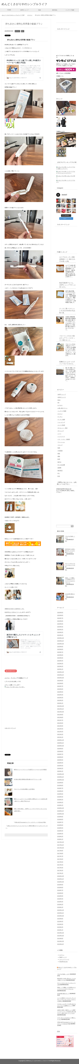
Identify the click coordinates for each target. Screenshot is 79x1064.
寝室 (59, 453)
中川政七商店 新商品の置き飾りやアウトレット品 (27, 779)
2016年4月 (60, 898)
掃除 (59, 456)
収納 (39, 10)
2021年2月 (60, 734)
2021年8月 (60, 717)
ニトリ (59, 433)
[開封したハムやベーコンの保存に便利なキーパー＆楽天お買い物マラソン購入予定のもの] (8, 802)
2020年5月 (60, 760)
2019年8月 (60, 785)
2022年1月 (60, 703)
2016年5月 (60, 896)
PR (58, 402)
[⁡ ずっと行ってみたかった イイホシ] (58, 211)
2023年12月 (60, 638)
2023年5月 (60, 658)
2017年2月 (60, 870)
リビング (60, 445)
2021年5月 (60, 726)
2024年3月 (60, 629)
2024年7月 (60, 618)
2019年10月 (60, 779)
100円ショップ (24, 10)
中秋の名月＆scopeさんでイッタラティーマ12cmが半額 (30, 822)
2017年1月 (60, 873)
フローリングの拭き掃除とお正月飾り (24, 789)
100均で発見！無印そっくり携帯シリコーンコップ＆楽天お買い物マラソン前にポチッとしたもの (66, 1011)
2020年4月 (60, 762)
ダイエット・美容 (62, 428)
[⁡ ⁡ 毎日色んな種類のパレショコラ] (58, 201)
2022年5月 (60, 692)
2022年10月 (60, 677)
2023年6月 (60, 655)
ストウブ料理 (61, 425)
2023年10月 (60, 643)
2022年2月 (60, 700)
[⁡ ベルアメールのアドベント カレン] (68, 206)
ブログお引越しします (63, 974)
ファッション (61, 442)
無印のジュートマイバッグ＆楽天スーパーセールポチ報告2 (30, 769)
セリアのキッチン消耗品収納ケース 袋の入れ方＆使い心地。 (67, 259)
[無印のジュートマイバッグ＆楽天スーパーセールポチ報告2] (8, 772)
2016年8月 (60, 887)
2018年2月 (60, 836)
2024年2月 (60, 632)
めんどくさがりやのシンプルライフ (24, 4)
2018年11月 (60, 811)
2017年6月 (60, 859)
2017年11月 (60, 845)
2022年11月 (60, 675)
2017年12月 (60, 842)
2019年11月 (60, 777)
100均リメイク (62, 397)
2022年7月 (60, 686)
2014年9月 (60, 938)
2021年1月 (60, 737)
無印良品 (54, 10)
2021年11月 (60, 709)
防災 (59, 476)
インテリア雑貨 (69, 10)
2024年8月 (60, 615)
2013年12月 (60, 941)
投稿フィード (63, 957)
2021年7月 (60, 720)
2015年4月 (60, 921)
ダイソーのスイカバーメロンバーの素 (70, 565)
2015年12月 (60, 910)
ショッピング (61, 422)
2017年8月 (60, 853)
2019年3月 (60, 799)
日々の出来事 (61, 465)
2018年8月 (60, 819)
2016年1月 (60, 907)
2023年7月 (60, 652)
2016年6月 (60, 893)
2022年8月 (60, 683)
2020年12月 (60, 740)
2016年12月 (60, 876)
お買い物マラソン (62, 408)
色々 (23, 31)
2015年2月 (60, 927)
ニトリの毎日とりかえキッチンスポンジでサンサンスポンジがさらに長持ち (66, 999)
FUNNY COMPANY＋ (16, 608)
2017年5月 (60, 862)
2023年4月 (60, 660)
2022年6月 (60, 689)
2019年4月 (60, 796)
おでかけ (60, 405)
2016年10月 (60, 881)
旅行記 (59, 462)
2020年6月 (60, 757)
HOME (9, 10)
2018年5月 (60, 828)
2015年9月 (60, 918)
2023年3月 (60, 663)
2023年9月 (60, 646)
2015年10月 (60, 915)
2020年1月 (60, 771)
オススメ (17, 31)
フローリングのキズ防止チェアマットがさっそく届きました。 (67, 338)
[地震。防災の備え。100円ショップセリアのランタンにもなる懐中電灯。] (8, 811)
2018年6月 (60, 825)
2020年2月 (60, 768)
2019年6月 (60, 791)
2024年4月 (60, 626)
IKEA (59, 400)
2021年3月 (60, 731)
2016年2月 (60, 904)
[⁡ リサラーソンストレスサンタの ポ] (63, 206)
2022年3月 (60, 697)
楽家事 (59, 467)
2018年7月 (60, 822)
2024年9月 (60, 612)
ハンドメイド (61, 436)
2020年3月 (60, 765)
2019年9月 (60, 782)
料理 (59, 459)
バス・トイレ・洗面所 (64, 439)
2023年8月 (60, 649)
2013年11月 (60, 944)
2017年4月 (60, 864)
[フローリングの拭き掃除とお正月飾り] (8, 792)
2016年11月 (60, 879)
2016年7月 (60, 890)
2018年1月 (60, 839)
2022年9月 (60, 680)
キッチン (60, 416)
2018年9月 (60, 816)
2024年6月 (60, 621)
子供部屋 (60, 450)
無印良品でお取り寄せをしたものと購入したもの (70, 551)
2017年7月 (60, 856)
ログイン (61, 955)
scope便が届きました (63, 993)
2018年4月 (60, 830)
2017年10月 (60, 847)
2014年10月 (60, 935)
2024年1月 (60, 635)
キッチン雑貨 (61, 419)
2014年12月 (60, 932)
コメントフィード (64, 959)
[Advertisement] (26, 740)
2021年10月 (60, 711)
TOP (14, 15)
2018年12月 (60, 808)
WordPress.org (63, 961)
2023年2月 (60, 666)
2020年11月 (60, 743)
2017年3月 (60, 867)
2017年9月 (60, 850)
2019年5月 (60, 794)
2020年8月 (60, 751)
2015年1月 (60, 930)
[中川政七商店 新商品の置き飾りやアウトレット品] (8, 782)
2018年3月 (60, 833)
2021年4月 (60, 728)
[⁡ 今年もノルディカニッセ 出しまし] (63, 211)
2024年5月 (60, 624)
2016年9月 (60, 884)
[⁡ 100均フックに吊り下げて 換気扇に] (74, 201)
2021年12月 (60, 706)
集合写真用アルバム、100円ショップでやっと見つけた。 (67, 285)
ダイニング (61, 431)
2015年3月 (60, 924)
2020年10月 (60, 745)
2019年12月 (60, 774)
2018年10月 (60, 813)
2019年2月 (60, 802)
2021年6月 (60, 723)
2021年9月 (60, 714)
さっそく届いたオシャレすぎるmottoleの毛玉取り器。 (67, 311)
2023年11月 (60, 641)
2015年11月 (60, 913)
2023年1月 (60, 669)
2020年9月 (60, 748)
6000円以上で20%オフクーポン (13, 612)
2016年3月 (60, 901)
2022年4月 (60, 694)
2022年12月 (60, 672)
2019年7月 (60, 788)
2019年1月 (60, 805)
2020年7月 (60, 754)
